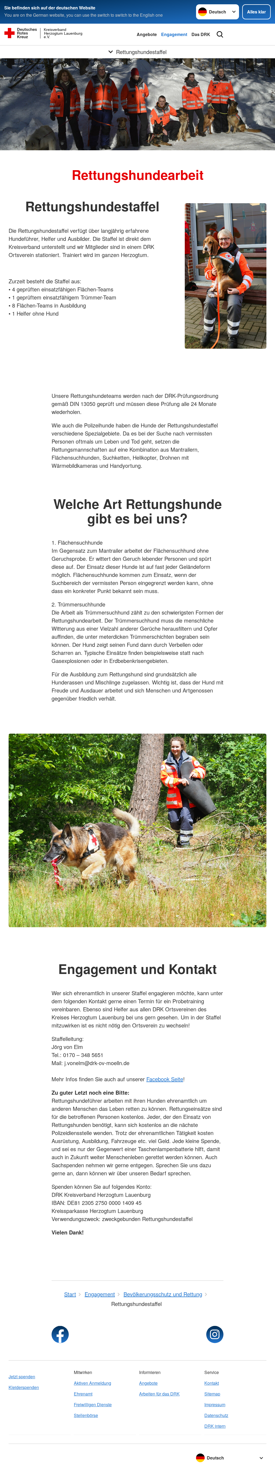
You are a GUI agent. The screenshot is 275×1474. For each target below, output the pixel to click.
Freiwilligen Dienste (93, 1404)
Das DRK (200, 34)
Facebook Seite (164, 1079)
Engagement (174, 34)
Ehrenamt (83, 1394)
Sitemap (212, 1394)
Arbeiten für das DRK (159, 1394)
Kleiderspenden (24, 1387)
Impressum (214, 1404)
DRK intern (215, 1426)
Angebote (147, 34)
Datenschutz (216, 1415)
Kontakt (211, 1383)
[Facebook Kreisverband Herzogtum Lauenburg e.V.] (60, 1334)
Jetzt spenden (22, 1376)
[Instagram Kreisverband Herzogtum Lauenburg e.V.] (214, 1334)
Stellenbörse (86, 1415)
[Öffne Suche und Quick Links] (220, 34)
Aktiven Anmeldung (92, 1383)
